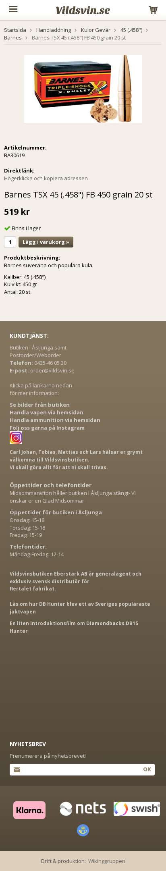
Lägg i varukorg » (46, 241)
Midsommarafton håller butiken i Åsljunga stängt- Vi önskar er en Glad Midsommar (73, 496)
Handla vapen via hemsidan (46, 412)
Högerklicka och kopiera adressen (46, 178)
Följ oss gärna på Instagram (47, 427)
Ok (147, 769)
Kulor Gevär (95, 29)
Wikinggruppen (106, 861)
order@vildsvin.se (52, 370)
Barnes (13, 37)
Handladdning (53, 29)
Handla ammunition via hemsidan (55, 420)
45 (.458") (131, 29)
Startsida (15, 29)
